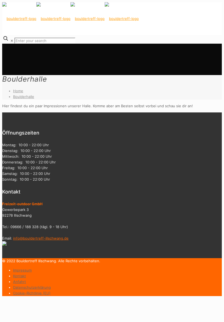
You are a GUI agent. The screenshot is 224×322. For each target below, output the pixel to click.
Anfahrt (19, 281)
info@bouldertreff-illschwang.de (41, 238)
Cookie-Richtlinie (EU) (32, 293)
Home (18, 91)
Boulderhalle (23, 96)
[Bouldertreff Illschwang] (70, 18)
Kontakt (19, 276)
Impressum (22, 270)
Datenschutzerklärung (32, 287)
